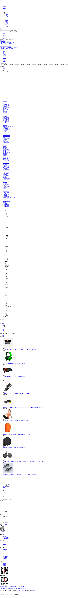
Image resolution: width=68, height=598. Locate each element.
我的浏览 (4, 6)
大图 (3, 329)
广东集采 (12, 588)
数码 (4, 42)
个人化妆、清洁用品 (4, 48)
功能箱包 (15, 47)
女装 (8, 46)
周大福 (4, 33)
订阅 (11, 499)
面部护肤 (10, 48)
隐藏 (6, 524)
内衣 (3, 34)
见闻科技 (2, 588)
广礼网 (18, 588)
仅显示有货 (4, 326)
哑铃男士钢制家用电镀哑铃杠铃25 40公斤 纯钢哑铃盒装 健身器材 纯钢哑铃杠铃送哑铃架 (19, 474)
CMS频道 (4, 54)
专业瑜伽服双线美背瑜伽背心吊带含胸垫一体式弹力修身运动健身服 (15, 420)
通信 (6, 42)
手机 (3, 36)
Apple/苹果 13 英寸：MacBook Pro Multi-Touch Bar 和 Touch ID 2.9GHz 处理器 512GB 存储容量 (20, 349)
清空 (1, 323)
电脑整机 (10, 43)
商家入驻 (18, 586)
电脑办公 (6, 16)
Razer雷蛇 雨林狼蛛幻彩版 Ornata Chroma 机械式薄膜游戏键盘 (14, 376)
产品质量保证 (5, 556)
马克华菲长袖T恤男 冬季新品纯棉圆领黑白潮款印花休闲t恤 (14, 447)
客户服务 (4, 10)
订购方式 (4, 544)
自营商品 (3, 325)
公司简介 (15, 586)
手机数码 (6, 15)
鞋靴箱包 (4, 61)
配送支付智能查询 (6, 538)
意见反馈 (22, 586)
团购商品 (6, 26)
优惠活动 (6, 21)
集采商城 (15, 588)
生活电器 (8, 41)
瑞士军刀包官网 (7, 588)
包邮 (2, 324)
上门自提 (4, 536)
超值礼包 (6, 23)
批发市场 (6, 22)
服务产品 (6, 43)
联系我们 (7, 586)
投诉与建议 (5, 549)
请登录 (1, 2)
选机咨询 (4, 550)
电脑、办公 (2, 43)
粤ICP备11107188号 (22, 590)
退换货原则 (5, 558)
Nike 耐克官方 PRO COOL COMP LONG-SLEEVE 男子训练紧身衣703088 (16, 434)
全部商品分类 (3, 40)
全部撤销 (4, 68)
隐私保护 (4, 586)
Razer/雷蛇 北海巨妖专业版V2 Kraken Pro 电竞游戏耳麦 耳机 (14, 363)
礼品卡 (6, 25)
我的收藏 (4, 8)
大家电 (5, 41)
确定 (3, 323)
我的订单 (4, 486)
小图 (3, 330)
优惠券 (6, 24)
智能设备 (9, 42)
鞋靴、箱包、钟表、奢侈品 (5, 47)
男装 (10, 46)
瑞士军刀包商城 (23, 588)
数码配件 (12, 42)
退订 (13, 499)
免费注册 (5, 2)
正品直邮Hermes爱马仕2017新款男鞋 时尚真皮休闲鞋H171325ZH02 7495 (16, 393)
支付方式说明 (5, 537)
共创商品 (6, 20)
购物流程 (4, 545)
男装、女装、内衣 (3, 46)
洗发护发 (13, 48)
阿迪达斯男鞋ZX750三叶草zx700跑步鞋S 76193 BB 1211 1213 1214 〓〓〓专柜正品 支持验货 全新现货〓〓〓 (23, 407)
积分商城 (4, 58)
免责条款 (11, 586)
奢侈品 (12, 47)
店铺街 (4, 52)
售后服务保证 (5, 557)
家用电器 (6, 14)
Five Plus (4, 35)
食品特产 (4, 51)
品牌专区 (4, 55)
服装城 (4, 60)
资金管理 (4, 565)
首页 (3, 50)
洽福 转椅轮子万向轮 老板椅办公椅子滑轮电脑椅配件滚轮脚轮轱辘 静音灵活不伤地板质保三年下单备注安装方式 (24, 461)
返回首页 (2, 335)
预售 (3, 53)
